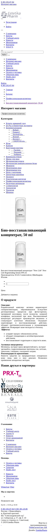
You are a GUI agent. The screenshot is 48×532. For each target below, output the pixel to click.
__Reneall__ (16, 137)
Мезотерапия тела (13, 170)
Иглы (8, 143)
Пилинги (10, 177)
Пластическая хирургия (16, 179)
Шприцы (10, 192)
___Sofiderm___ (17, 154)
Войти (8, 27)
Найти (4, 55)
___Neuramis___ (17, 152)
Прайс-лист (11, 77)
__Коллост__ (16, 139)
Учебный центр (12, 38)
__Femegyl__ (16, 132)
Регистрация (11, 22)
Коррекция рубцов (14, 157)
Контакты (10, 45)
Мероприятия (11, 42)
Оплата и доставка (14, 72)
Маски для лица (12, 159)
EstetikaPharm (41, 530)
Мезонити (10, 166)
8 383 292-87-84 (7, 2)
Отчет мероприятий (14, 438)
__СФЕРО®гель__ (19, 141)
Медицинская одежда (15, 161)
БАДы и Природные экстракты (19, 126)
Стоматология (12, 186)
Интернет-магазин (8, 4)
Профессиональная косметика (18, 98)
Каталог (9, 94)
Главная (9, 90)
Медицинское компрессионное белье (21, 163)
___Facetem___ (17, 150)
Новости (9, 40)
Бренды (9, 36)
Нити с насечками (13, 172)
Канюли (9, 146)
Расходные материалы (15, 183)
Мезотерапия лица (13, 168)
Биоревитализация (14, 128)
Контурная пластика (14, 148)
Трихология (11, 188)
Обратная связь (12, 75)
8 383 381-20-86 (21, 509)
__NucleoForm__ (18, 134)
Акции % (10, 433)
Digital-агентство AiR (38, 527)
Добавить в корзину (9, 295)
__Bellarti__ (15, 130)
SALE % (9, 47)
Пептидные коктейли (15, 174)
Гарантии (10, 467)
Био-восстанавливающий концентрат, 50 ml (24, 103)
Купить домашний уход (16, 123)
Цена (3, 290)
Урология (10, 190)
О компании (11, 33)
